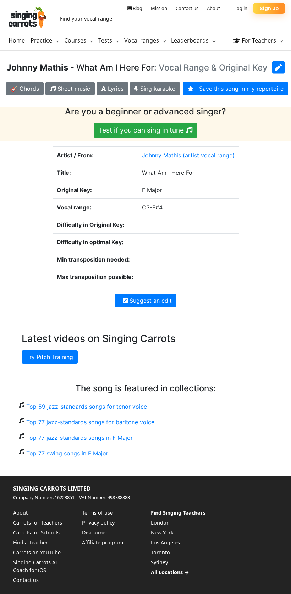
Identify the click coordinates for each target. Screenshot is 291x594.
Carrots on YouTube (37, 552)
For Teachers (259, 40)
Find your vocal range (86, 18)
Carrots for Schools (36, 532)
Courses (76, 40)
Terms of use (97, 512)
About (213, 8)
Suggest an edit (150, 300)
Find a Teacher (30, 542)
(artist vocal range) (209, 155)
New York (162, 532)
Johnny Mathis (161, 155)
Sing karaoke (156, 88)
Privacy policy (98, 522)
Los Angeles (165, 542)
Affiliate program (102, 542)
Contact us (187, 8)
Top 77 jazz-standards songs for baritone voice (90, 422)
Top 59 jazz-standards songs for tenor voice (86, 406)
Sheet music (73, 88)
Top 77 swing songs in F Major (67, 453)
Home (17, 40)
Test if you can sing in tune (142, 130)
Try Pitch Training (49, 356)
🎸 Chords (25, 88)
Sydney (159, 562)
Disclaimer (95, 532)
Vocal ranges (142, 40)
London (160, 522)
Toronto (160, 552)
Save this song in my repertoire (239, 88)
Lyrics (114, 88)
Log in (240, 8)
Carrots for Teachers (37, 522)
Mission (159, 8)
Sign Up (269, 8)
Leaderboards (190, 40)
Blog (137, 8)
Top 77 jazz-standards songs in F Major (79, 437)
